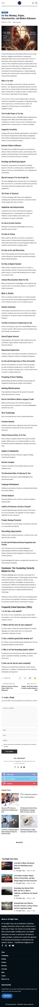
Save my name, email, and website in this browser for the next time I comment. (20, 745)
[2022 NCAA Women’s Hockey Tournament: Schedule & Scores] (29, 821)
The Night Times (20, 870)
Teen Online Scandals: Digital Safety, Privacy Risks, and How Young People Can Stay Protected (25, 878)
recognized (24, 615)
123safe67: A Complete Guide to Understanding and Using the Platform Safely (10, 832)
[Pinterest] (30, 678)
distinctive (24, 267)
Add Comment (17, 22)
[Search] (36, 3)
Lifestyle (5, 12)
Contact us (18, 761)
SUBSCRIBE (7, 996)
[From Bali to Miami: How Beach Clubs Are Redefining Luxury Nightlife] (7, 866)
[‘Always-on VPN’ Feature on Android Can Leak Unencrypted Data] (10, 799)
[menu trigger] (4, 3)
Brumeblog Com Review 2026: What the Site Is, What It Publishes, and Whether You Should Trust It (25, 892)
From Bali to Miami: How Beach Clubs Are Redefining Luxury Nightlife (24, 865)
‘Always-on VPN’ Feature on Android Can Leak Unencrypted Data (10, 810)
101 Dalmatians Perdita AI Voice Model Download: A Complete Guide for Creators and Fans (28, 810)
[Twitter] (25, 678)
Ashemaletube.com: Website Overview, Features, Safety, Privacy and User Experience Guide (26, 905)
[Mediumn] (24, 767)
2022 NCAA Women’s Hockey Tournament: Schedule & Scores (28, 831)
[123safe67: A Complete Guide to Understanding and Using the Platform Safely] (10, 821)
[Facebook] (20, 678)
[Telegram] (21, 767)
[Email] (35, 678)
